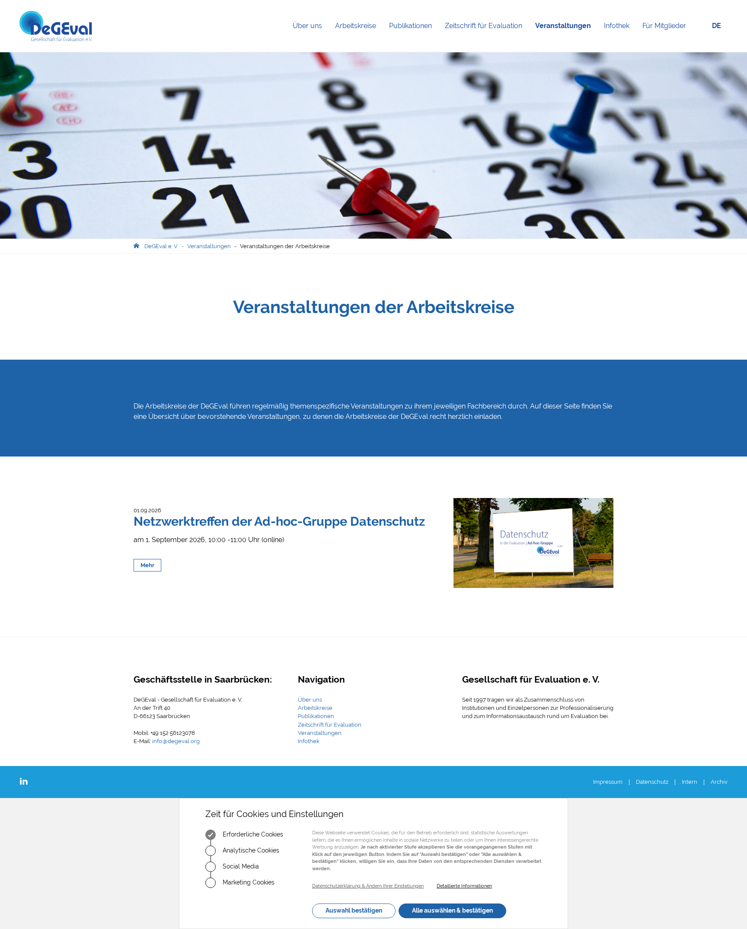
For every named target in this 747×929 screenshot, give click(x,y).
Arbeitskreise (359, 37)
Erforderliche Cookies (252, 834)
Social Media (240, 866)
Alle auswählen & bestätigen (452, 910)
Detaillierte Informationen (464, 886)
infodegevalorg (176, 741)
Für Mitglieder (664, 26)
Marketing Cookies (248, 882)
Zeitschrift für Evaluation (487, 37)
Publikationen (413, 37)
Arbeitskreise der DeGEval (186, 406)
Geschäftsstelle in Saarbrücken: (203, 679)
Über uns (311, 37)
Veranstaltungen (566, 37)
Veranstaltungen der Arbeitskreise (285, 246)
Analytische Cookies (250, 850)
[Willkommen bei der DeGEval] (55, 26)
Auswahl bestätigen (354, 910)
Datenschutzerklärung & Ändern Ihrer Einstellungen (368, 886)
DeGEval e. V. (161, 246)
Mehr (147, 565)
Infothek (620, 37)
